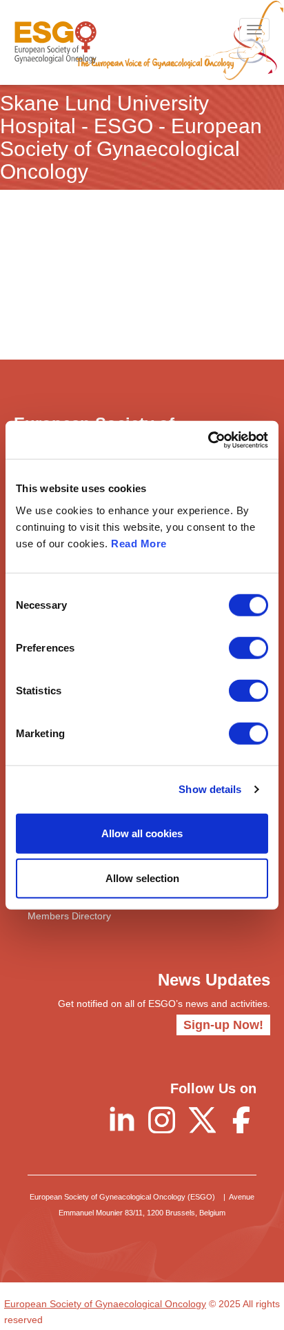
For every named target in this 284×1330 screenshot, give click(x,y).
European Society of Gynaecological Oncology (105, 1303)
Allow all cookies (142, 833)
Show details (210, 789)
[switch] (248, 647)
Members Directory (69, 915)
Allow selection (142, 878)
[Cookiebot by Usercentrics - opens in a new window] (208, 440)
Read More (139, 543)
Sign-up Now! (223, 1025)
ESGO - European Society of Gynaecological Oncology (55, 42)
